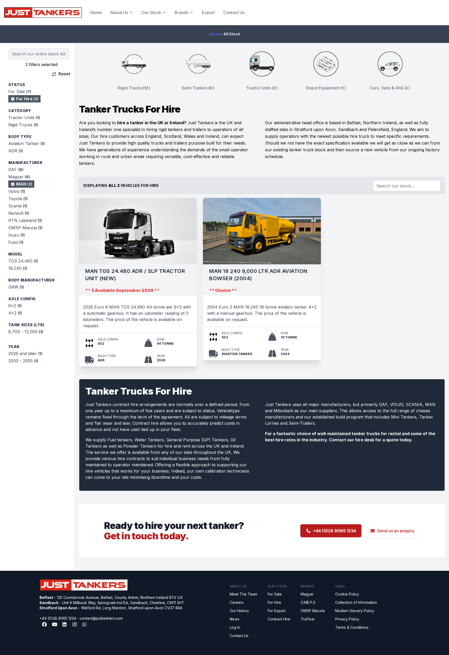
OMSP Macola (25, 227)
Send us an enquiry (395, 530)
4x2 (15, 313)
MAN (23, 184)
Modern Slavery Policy (354, 610)
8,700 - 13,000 (25, 331)
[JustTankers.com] (43, 12)
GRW (16, 287)
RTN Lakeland (25, 220)
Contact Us (234, 12)
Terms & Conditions (351, 627)
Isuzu (16, 235)
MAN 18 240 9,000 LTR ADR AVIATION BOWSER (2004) (258, 274)
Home (96, 12)
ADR (15, 150)
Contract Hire (279, 619)
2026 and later (25, 353)
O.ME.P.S (308, 602)
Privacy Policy (347, 619)
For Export (276, 610)
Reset (63, 73)
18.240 (17, 268)
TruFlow (307, 619)
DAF (15, 169)
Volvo (16, 191)
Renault (18, 213)
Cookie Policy (347, 594)
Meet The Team (243, 594)
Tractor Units (24, 117)
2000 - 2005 (23, 360)
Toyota (18, 198)
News (234, 619)
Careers (236, 602)
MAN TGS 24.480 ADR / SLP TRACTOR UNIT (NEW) (135, 274)
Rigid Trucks (23, 124)
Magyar (19, 176)
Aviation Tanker (26, 143)
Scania (17, 205)
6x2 (15, 305)
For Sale (19, 91)
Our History (239, 610)
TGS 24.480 (23, 261)
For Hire (26, 98)
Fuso (15, 242)
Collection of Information (356, 602)
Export (208, 12)
